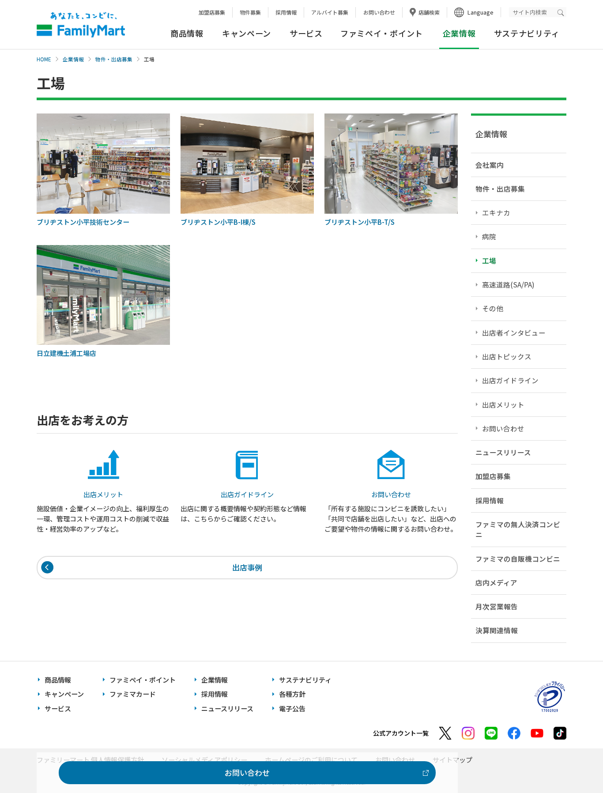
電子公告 (292, 708)
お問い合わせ (379, 12)
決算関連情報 (496, 630)
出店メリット (503, 404)
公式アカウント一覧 (401, 733)
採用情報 (286, 12)
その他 (492, 308)
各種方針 (292, 694)
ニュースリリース (503, 452)
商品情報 (187, 33)
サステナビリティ (527, 33)
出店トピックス (506, 356)
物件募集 (250, 12)
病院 (489, 236)
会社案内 (489, 165)
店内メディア (496, 582)
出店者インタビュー (514, 332)
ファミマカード (132, 694)
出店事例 (247, 567)
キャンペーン (246, 33)
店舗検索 (429, 12)
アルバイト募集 (329, 12)
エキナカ (496, 212)
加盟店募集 (212, 12)
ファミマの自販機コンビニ (517, 558)
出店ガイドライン (510, 380)
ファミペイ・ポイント (381, 33)
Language (480, 12)
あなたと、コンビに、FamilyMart (81, 25)
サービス (306, 33)
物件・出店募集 (113, 59)
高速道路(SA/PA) (508, 284)
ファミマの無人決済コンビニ (517, 529)
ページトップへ (574, 764)
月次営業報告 (496, 606)
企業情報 (73, 59)
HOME (44, 59)
